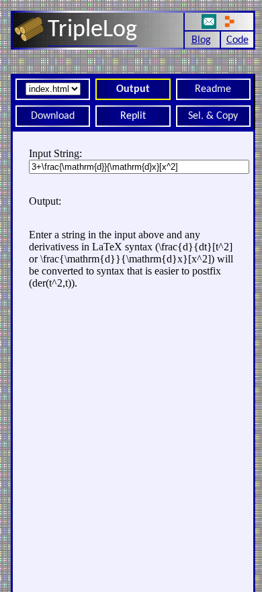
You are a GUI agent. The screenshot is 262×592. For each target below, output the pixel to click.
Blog (201, 40)
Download (53, 116)
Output (133, 89)
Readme (213, 89)
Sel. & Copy (213, 116)
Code (237, 40)
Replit (133, 116)
